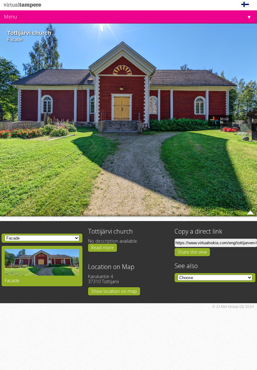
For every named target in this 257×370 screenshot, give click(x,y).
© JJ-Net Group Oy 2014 (233, 306)
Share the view (192, 252)
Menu (10, 16)
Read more (102, 248)
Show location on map (114, 291)
